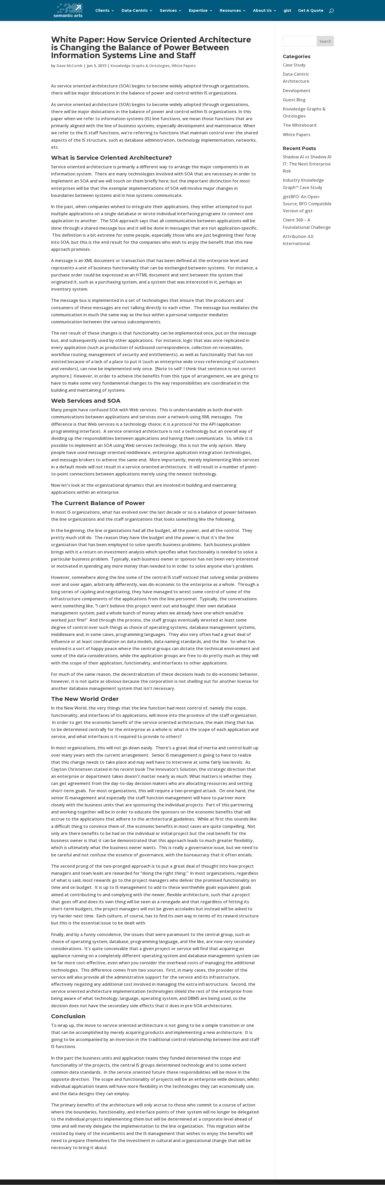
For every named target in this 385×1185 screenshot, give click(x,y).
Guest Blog (294, 100)
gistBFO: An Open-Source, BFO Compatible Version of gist (307, 204)
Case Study (294, 65)
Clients (102, 11)
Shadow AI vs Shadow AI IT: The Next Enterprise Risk (307, 164)
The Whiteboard (299, 125)
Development (297, 90)
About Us (262, 11)
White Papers (184, 65)
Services (168, 11)
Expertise (198, 11)
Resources (230, 11)
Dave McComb (69, 65)
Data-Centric (135, 11)
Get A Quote (310, 11)
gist (287, 11)
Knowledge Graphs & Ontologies (140, 65)
